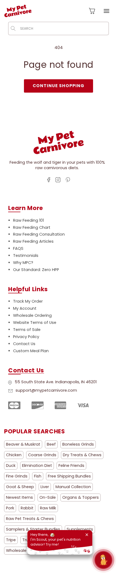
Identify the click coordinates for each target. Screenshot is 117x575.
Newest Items (19, 497)
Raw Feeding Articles (33, 241)
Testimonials (25, 255)
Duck (11, 465)
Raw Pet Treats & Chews (30, 518)
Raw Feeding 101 (28, 220)
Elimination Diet (37, 465)
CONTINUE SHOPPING (59, 86)
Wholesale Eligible (23, 550)
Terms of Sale (27, 329)
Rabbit (27, 508)
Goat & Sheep (20, 486)
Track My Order (28, 301)
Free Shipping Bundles (69, 476)
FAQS (18, 248)
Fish (37, 476)
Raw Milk (48, 508)
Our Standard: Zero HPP (36, 269)
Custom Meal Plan (31, 351)
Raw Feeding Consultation (39, 234)
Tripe (11, 540)
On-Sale (47, 497)
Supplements (80, 529)
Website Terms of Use (34, 322)
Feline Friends (71, 465)
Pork (10, 508)
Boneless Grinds (78, 444)
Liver (45, 486)
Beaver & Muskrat (23, 444)
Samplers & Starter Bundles (33, 529)
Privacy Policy (26, 336)
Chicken (13, 455)
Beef (51, 444)
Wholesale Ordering (32, 315)
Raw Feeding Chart (31, 227)
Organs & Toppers (80, 497)
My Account (24, 308)
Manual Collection (73, 486)
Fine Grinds (16, 476)
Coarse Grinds (42, 455)
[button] (106, 11)
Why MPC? (23, 262)
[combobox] (58, 28)
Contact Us (24, 343)
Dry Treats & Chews (82, 455)
